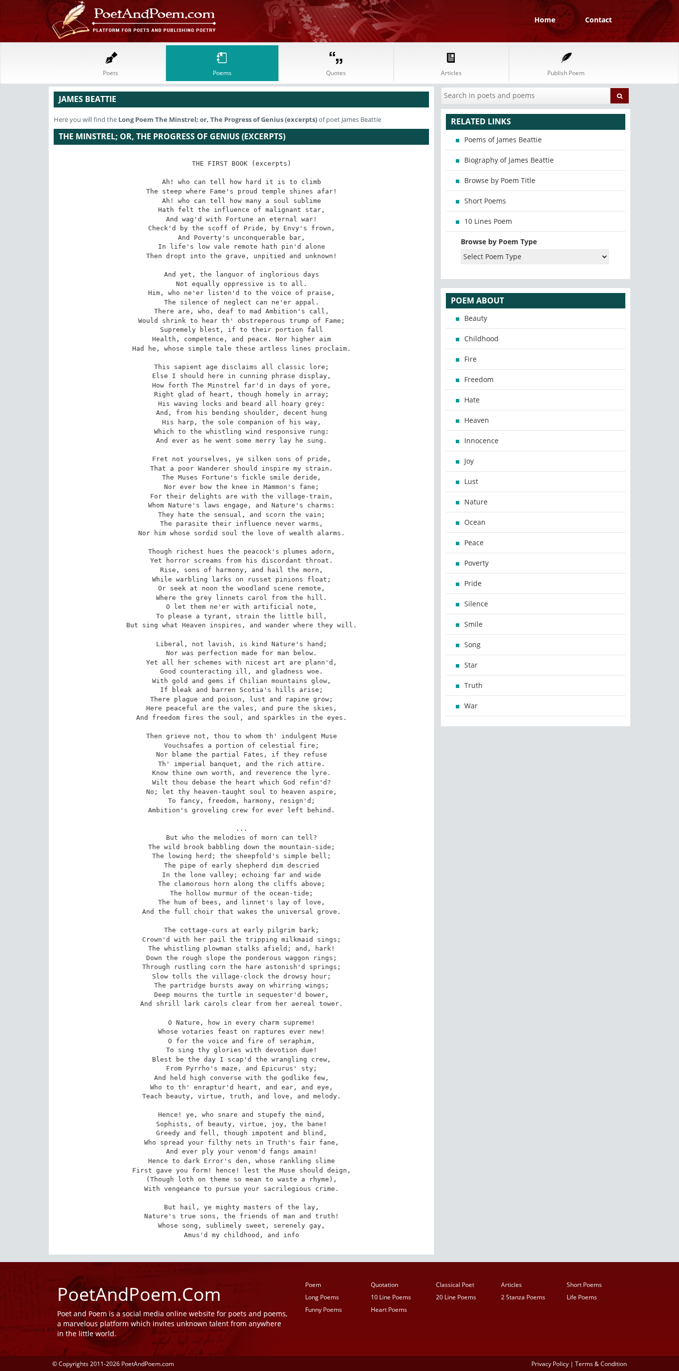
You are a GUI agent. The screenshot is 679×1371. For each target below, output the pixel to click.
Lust (471, 481)
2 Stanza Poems (523, 1297)
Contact (598, 19)
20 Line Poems (456, 1297)
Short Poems (485, 200)
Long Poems (322, 1297)
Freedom (479, 379)
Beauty (475, 318)
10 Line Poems (391, 1297)
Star (471, 665)
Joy (469, 461)
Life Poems (582, 1297)
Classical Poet (455, 1284)
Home (544, 19)
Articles (511, 1284)
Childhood (481, 338)
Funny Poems (323, 1309)
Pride (473, 583)
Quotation (384, 1284)
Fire (470, 359)
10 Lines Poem (488, 221)
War (471, 705)
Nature (476, 501)
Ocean (475, 522)
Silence (476, 603)
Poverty (476, 563)
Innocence (481, 440)
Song (472, 644)
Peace (474, 542)
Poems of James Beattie (503, 139)
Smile (473, 624)
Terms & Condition (601, 1364)
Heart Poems (389, 1309)
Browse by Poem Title (499, 180)
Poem (313, 1284)
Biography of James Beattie (509, 160)
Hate (472, 399)
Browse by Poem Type (499, 241)
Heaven (476, 420)
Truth (473, 685)
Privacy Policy (550, 1364)
